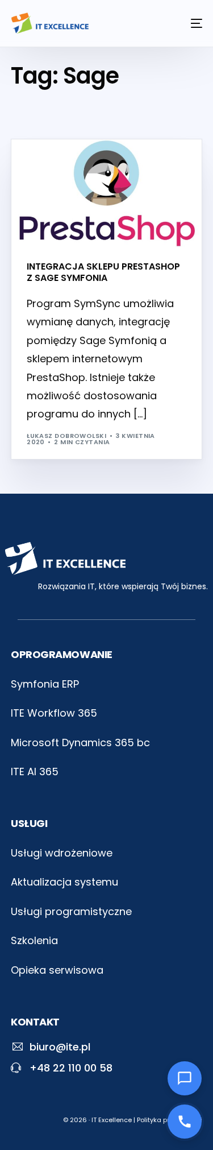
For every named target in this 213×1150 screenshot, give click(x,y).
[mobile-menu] (190, 23)
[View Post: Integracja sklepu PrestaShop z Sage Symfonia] (106, 193)
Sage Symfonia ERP (113, 163)
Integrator (53, 163)
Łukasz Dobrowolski (66, 435)
